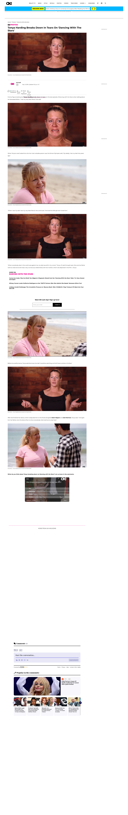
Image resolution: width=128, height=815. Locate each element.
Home (9, 22)
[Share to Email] (29, 91)
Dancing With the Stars (23, 22)
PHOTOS (59, 3)
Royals (52, 3)
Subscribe (91, 3)
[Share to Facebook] (13, 91)
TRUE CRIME (74, 3)
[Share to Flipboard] (24, 91)
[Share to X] (18, 91)
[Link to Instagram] (101, 3)
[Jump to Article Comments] (8, 91)
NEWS (39, 3)
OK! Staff (18, 82)
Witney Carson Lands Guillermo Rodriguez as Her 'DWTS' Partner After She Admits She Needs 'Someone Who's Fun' (45, 283)
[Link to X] (105, 3)
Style (45, 3)
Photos (14, 22)
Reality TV (32, 3)
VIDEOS (66, 3)
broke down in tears (34, 97)
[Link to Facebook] (98, 3)
